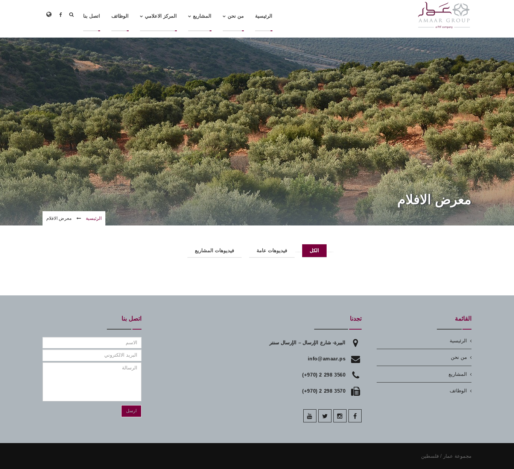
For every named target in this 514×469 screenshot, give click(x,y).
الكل (314, 250)
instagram (340, 415)
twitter (325, 415)
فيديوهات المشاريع (214, 250)
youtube (309, 415)
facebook (355, 415)
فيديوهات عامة (272, 250)
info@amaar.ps (327, 359)
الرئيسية (94, 218)
